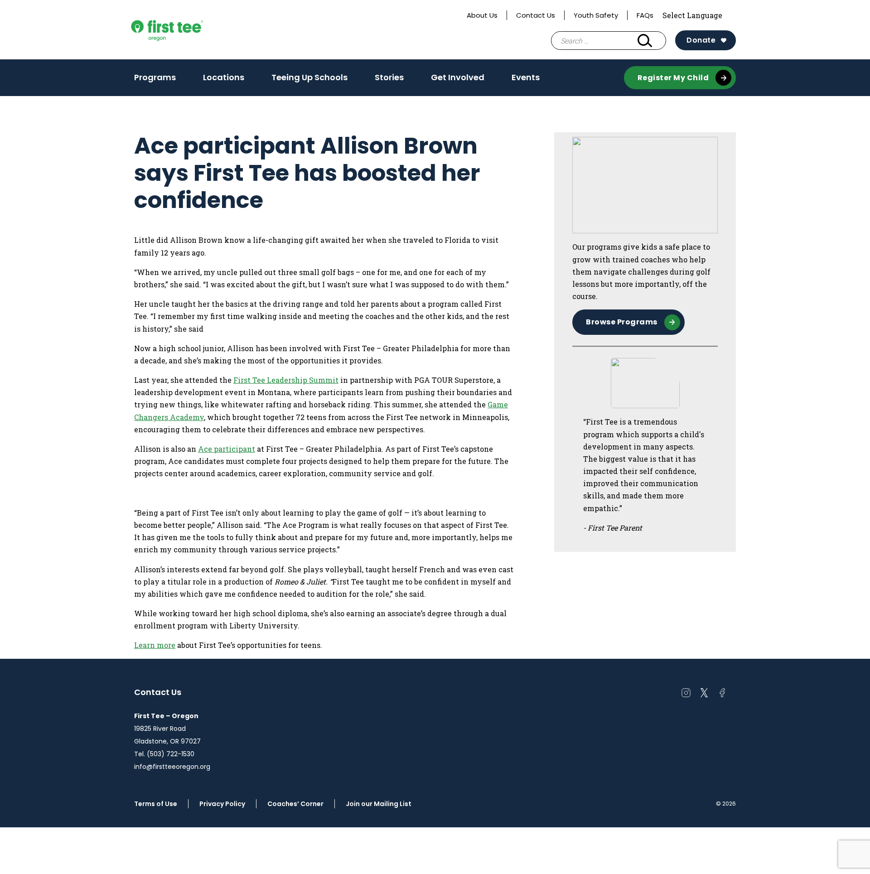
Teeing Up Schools (309, 77)
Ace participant (226, 449)
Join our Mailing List (378, 803)
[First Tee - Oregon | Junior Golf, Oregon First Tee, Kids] (184, 30)
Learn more (154, 645)
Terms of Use (155, 803)
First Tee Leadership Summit (285, 380)
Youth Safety (596, 15)
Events (526, 77)
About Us (482, 15)
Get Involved (457, 77)
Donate (700, 40)
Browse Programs (621, 322)
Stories (389, 77)
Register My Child (673, 77)
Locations (223, 80)
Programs (155, 80)
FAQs (645, 15)
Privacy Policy (222, 803)
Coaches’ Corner (295, 803)
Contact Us (535, 15)
